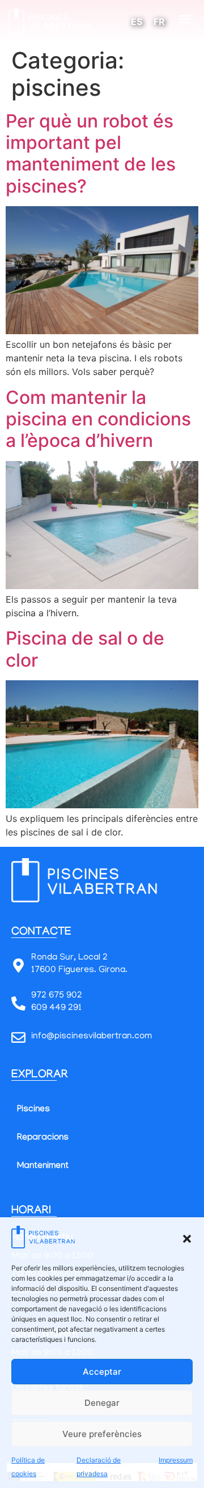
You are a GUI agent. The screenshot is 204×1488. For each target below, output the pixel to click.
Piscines (33, 1110)
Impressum (176, 1460)
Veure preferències (102, 1434)
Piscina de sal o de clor (85, 649)
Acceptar (102, 1371)
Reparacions (43, 1138)
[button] (187, 1238)
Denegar (102, 1402)
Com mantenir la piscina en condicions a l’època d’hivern (98, 419)
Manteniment (43, 1166)
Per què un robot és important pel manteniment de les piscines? (91, 153)
